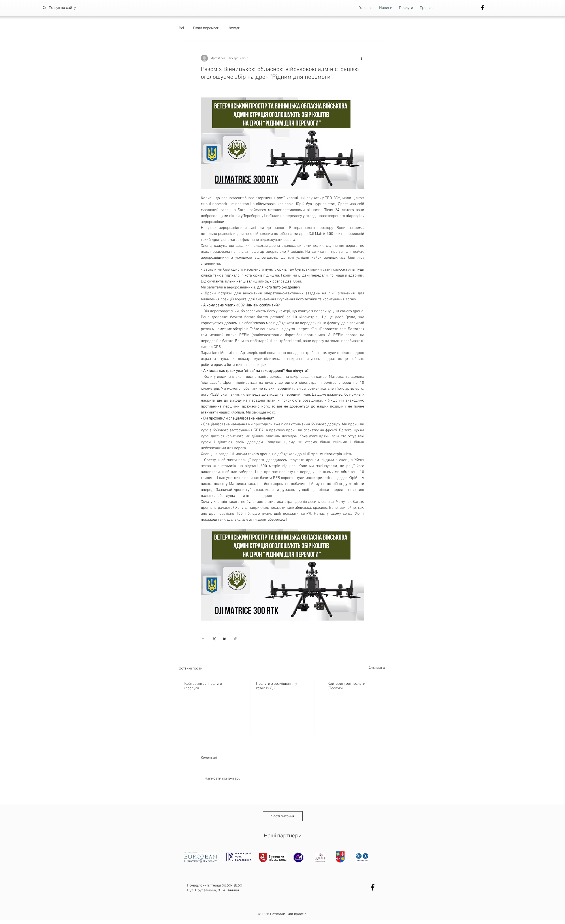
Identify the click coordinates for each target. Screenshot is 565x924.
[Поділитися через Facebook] (203, 638)
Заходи (234, 28)
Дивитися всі (377, 668)
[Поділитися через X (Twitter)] (214, 638)
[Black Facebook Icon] (482, 7)
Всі (181, 28)
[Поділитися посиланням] (235, 638)
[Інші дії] (361, 58)
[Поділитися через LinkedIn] (224, 638)
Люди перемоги (206, 28)
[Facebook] (372, 887)
